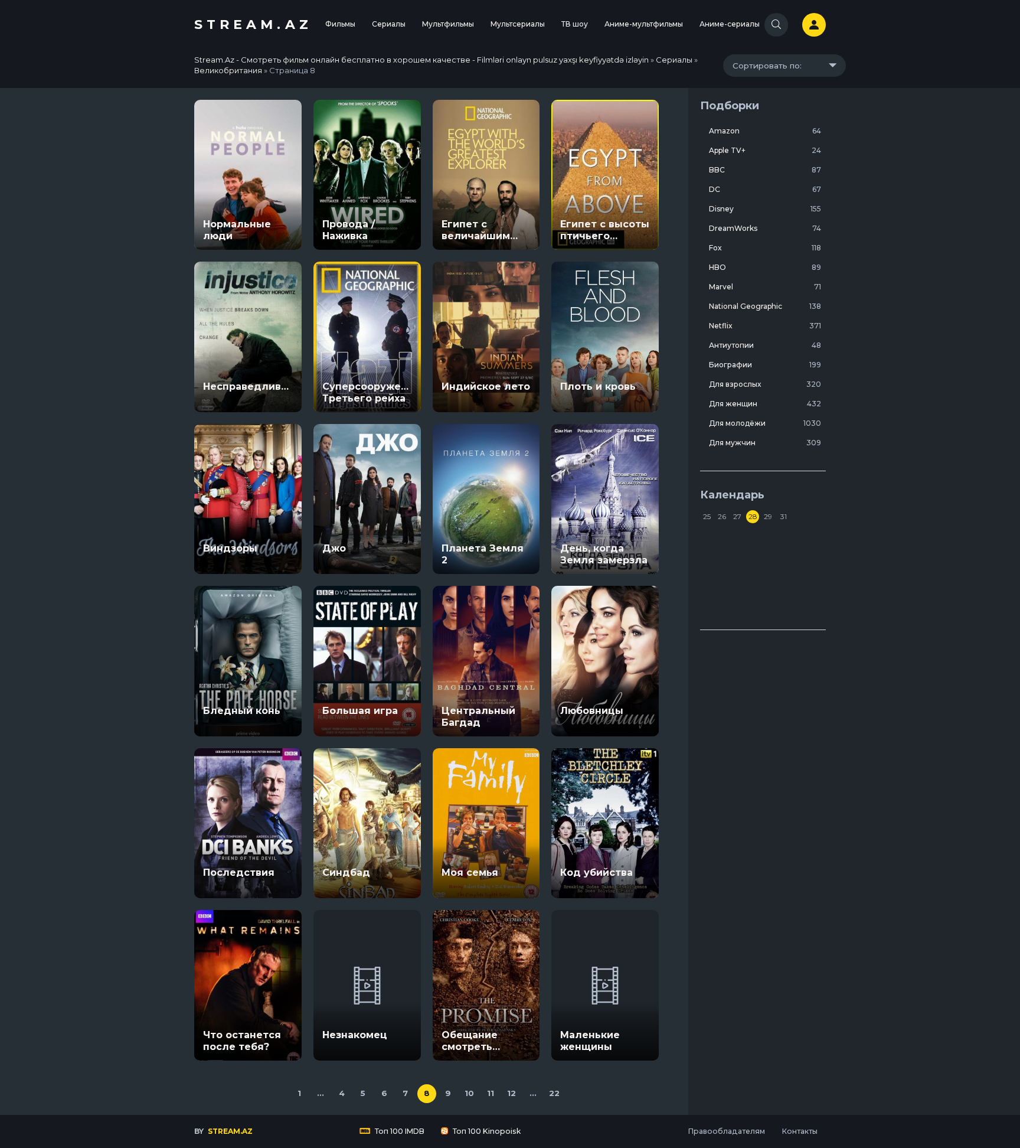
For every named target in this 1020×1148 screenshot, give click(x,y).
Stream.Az (253, 24)
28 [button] (752, 516)
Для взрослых (765, 384)
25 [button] (707, 516)
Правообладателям (726, 1131)
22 (554, 1093)
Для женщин (765, 403)
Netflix (765, 325)
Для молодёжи (765, 423)
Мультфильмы (448, 23)
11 (490, 1093)
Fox (765, 247)
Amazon (765, 130)
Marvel (765, 286)
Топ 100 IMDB (398, 1131)
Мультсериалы (518, 23)
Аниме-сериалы (729, 23)
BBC (765, 169)
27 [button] (737, 516)
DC (765, 189)
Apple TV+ (765, 150)
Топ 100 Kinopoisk (486, 1131)
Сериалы (389, 23)
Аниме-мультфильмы (643, 23)
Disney (765, 208)
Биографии (765, 364)
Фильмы (340, 23)
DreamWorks (765, 228)
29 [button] (768, 516)
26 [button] (722, 516)
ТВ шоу (574, 23)
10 (469, 1093)
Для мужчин (765, 442)
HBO (765, 267)
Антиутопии (765, 345)
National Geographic (765, 306)
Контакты (800, 1131)
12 (511, 1093)
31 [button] (783, 516)
